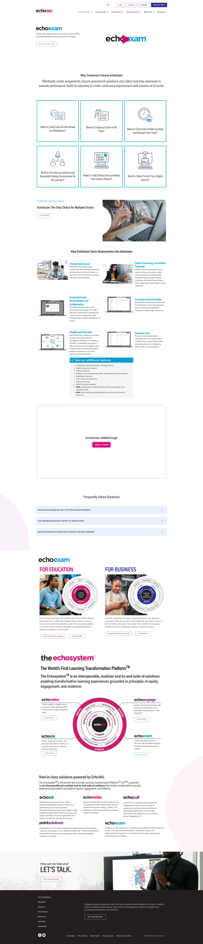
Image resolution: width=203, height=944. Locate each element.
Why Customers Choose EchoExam (102, 75)
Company (41, 921)
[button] (108, 5)
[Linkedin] (39, 935)
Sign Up (131, 5)
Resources (42, 917)
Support (144, 5)
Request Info (159, 5)
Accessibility (71, 936)
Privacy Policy (82, 936)
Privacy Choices (108, 936)
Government (43, 912)
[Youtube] (44, 935)
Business (41, 907)
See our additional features (93, 360)
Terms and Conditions (123, 936)
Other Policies (95, 936)
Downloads (42, 926)
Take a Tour (101, 445)
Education (42, 902)
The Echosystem (44, 897)
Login (120, 5)
